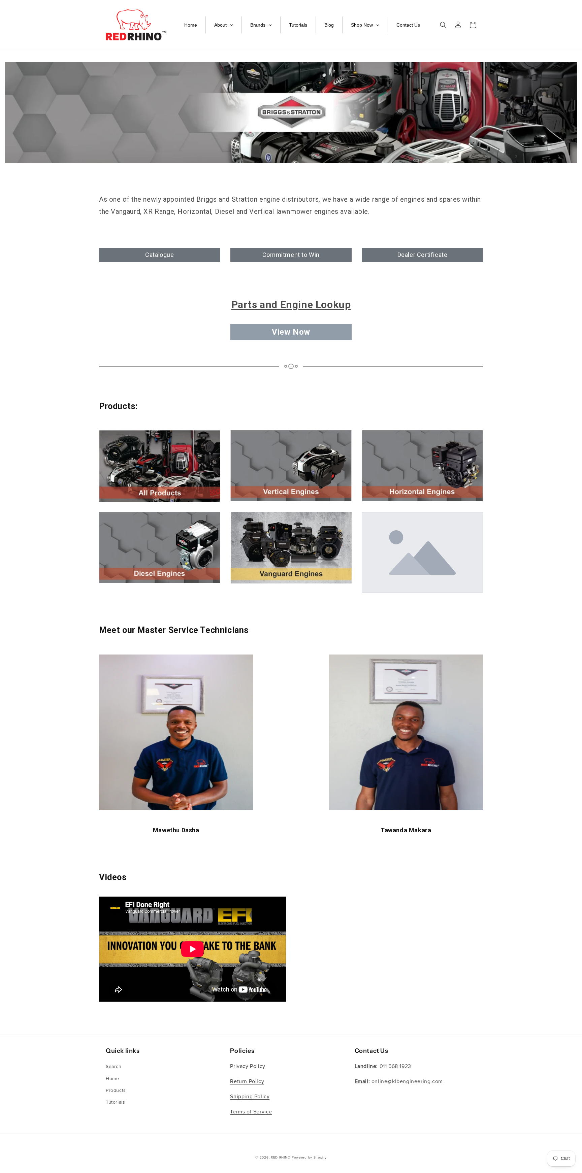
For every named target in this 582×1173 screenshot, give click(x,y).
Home (112, 1078)
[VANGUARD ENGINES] (291, 547)
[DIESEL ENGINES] (159, 547)
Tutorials (115, 1102)
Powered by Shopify (309, 1157)
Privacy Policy (247, 1066)
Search (114, 1066)
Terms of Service (251, 1111)
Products (116, 1090)
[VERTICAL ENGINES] (291, 465)
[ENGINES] (159, 466)
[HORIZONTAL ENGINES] (422, 465)
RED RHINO (280, 1157)
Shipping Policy (249, 1096)
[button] (443, 25)
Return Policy (247, 1081)
